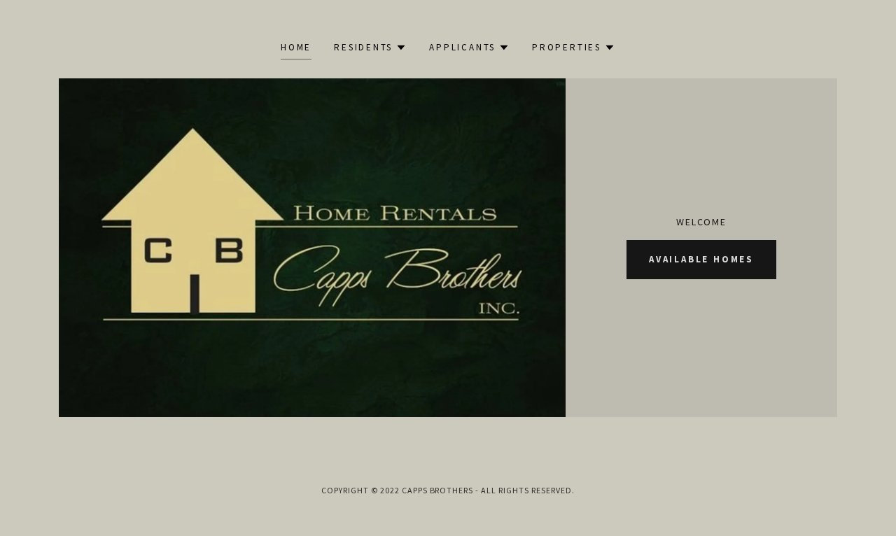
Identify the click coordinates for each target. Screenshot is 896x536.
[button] (370, 47)
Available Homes (701, 259)
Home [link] (296, 47)
